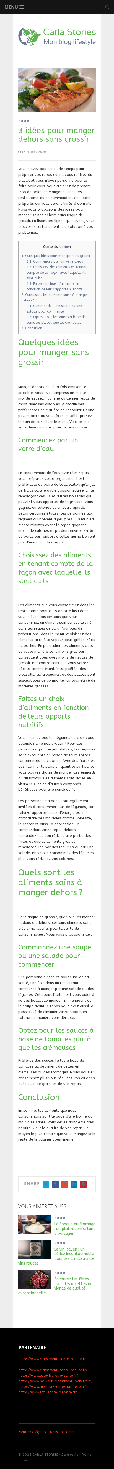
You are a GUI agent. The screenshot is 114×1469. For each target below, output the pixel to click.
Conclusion (31, 328)
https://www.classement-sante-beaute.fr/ (53, 1370)
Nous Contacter (62, 1432)
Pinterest (83, 1184)
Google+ (64, 1184)
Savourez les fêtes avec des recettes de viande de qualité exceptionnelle (55, 1286)
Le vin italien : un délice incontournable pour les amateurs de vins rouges (56, 1256)
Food (24, 121)
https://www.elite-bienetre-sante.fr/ (48, 1376)
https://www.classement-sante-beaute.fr (52, 1359)
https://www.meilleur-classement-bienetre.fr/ (56, 1381)
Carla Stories (45, 1454)
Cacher (64, 247)
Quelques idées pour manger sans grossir (55, 256)
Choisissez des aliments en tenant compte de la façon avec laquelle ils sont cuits (57, 272)
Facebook (55, 1184)
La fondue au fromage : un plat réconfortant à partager (74, 1229)
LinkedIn (74, 1184)
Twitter (46, 1184)
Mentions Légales (32, 1432)
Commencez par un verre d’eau (55, 261)
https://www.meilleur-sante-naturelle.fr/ (52, 1387)
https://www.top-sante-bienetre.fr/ (48, 1392)
